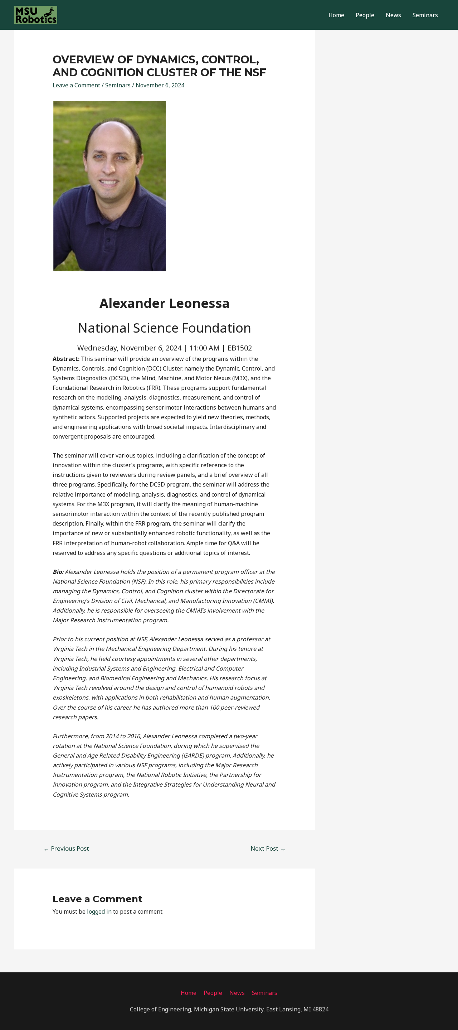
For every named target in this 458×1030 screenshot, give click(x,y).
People (365, 15)
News (393, 15)
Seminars (425, 15)
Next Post (268, 848)
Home (336, 15)
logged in (99, 911)
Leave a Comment (76, 85)
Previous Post (66, 848)
